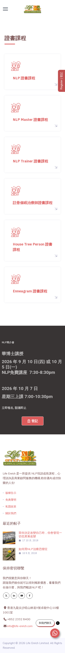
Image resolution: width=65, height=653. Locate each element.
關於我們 (10, 513)
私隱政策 (10, 506)
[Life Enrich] (32, 9)
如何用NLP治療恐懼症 (33, 549)
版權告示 (10, 493)
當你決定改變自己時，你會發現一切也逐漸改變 (40, 534)
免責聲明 (10, 500)
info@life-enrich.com (19, 626)
